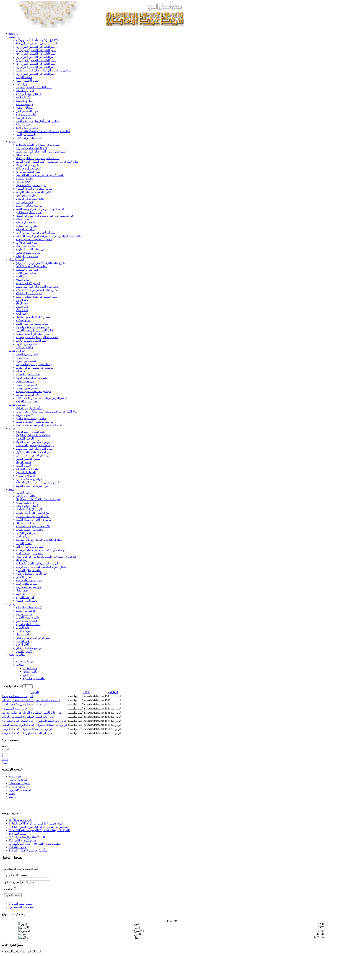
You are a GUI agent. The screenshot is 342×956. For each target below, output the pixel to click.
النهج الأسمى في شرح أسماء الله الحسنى (40, 175)
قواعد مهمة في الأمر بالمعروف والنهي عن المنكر (44, 215)
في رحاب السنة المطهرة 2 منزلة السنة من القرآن (31, 700)
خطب (12, 36)
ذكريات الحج (23, 97)
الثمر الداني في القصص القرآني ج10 (37, 43)
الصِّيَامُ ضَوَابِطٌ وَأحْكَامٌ (28, 94)
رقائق (12, 604)
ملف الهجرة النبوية (34, 678)
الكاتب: (86, 692)
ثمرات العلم (23, 536)
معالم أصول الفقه (26, 273)
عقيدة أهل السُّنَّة (25, 246)
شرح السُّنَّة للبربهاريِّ (28, 171)
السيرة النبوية (24, 465)
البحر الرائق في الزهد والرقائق (33, 637)
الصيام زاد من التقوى (28, 344)
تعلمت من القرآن (26, 360)
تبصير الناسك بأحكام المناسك (33, 316)
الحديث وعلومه (17, 404)
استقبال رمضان (25, 107)
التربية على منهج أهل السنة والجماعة (37, 563)
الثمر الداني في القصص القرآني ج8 (36, 50)
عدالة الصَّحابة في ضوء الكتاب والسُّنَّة (37, 158)
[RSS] (18, 804)
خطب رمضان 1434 (27, 127)
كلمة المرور (11, 875)
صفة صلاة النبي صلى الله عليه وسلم (37, 337)
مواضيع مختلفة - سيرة (29, 479)
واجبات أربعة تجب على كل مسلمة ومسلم (40, 549)
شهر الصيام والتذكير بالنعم (31, 340)
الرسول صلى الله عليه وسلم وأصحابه (37, 482)
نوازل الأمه (22, 83)
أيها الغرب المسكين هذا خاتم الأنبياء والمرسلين (43, 131)
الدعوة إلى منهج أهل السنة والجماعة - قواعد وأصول (46, 556)
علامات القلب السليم (28, 624)
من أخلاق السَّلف (25, 533)
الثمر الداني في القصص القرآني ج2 (36, 73)
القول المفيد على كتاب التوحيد (33, 192)
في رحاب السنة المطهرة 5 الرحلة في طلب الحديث (32, 712)
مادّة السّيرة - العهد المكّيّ (30, 431)
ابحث (12, 793)
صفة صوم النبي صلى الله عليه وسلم (37, 286)
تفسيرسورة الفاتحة (27, 401)
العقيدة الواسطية (25, 222)
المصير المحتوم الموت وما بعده (34, 239)
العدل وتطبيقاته (25, 90)
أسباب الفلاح (23, 124)
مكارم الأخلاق (24, 577)
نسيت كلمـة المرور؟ (21, 903)
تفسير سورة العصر (27, 354)
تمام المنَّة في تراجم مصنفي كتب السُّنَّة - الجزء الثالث (47, 161)
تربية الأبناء (22, 560)
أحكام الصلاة (23, 279)
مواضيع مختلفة (24, 104)
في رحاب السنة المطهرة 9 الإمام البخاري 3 (27, 728)
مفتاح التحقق (12, 881)
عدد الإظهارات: (13, 685)
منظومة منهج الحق (27, 195)
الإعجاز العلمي (24, 651)
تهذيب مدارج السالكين (29, 212)
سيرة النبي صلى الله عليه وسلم (34, 448)
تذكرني (8, 888)
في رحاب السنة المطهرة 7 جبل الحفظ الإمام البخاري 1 (34, 720)
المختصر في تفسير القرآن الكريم (35, 367)
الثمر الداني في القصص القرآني (34, 87)
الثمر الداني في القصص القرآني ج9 (36, 46)
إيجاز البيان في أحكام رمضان (33, 333)
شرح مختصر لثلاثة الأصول (31, 185)
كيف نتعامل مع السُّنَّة (28, 168)
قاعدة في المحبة (25, 610)
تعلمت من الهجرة (26, 114)
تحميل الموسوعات (19, 783)
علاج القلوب (23, 627)
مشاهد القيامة (24, 77)
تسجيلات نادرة (17, 786)
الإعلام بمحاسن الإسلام (29, 607)
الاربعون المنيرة (25, 597)
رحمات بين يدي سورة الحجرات (34, 364)
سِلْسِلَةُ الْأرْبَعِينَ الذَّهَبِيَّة (29, 408)
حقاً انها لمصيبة (24, 100)
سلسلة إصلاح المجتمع (28, 570)
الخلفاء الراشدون (26, 472)
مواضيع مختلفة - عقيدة (29, 205)
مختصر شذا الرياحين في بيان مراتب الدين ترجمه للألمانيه (49, 235)
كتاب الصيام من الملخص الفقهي (34, 330)
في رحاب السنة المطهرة (30, 249)
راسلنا (12, 796)
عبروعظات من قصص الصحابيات (35, 445)
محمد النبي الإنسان (27, 600)
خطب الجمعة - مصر (27, 80)
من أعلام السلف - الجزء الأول (33, 452)
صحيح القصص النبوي (28, 458)
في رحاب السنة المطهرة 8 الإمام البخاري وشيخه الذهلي (34, 724)
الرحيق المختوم (25, 438)
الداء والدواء (23, 634)
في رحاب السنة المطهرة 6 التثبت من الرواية (28, 716)
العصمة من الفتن (26, 134)
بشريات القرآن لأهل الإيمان (31, 377)
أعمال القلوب (24, 543)
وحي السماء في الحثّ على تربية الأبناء (38, 499)
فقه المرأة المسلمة (27, 269)
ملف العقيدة (30, 668)
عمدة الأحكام (23, 320)
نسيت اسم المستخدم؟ (22, 907)
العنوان (34, 692)
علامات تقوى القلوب (28, 617)
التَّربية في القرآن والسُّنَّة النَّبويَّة (34, 519)
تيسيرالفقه (22, 276)
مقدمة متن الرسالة (27, 256)
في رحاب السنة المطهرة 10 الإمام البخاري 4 (28, 733)
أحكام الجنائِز (23, 154)
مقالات (20, 664)
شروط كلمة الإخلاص (28, 252)
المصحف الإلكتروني (20, 789)
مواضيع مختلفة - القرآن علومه (33, 391)
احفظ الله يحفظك (26, 522)
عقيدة (12, 141)
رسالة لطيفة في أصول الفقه (32, 323)
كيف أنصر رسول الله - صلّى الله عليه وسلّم (41, 151)
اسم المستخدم (13, 868)
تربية (11, 489)
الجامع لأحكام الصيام (28, 283)
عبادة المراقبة (24, 614)
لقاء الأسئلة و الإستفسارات (31, 148)
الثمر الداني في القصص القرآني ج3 (36, 67)
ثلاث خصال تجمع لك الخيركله (33, 526)
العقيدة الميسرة (25, 178)
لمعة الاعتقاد (23, 219)
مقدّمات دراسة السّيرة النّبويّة (33, 435)
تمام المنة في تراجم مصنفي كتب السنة (39, 425)
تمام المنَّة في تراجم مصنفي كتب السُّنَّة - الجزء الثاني (46, 411)
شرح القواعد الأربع (26, 242)
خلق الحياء (22, 590)
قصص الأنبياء (23, 462)
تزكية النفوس (24, 492)
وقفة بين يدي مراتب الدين (31, 418)
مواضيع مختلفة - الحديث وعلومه (34, 421)
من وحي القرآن (25, 381)
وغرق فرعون (23, 117)
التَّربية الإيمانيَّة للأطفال (29, 509)
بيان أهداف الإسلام (26, 229)
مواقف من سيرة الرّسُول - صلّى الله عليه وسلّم (43, 70)
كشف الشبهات (24, 202)
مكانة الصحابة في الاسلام (30, 198)
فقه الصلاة (22, 310)
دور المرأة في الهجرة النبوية (32, 485)
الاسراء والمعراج (25, 475)
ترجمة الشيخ (16, 776)
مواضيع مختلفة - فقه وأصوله (32, 327)
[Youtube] (11, 804)
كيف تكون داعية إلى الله (30, 546)
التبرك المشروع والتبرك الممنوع (34, 188)
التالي (4, 759)
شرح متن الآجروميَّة (27, 165)
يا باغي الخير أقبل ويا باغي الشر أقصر (37, 121)
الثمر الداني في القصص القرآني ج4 (36, 63)
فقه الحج (21, 313)
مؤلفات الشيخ (17, 654)
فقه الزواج (22, 300)
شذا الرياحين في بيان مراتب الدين (35, 232)
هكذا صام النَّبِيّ (24, 347)
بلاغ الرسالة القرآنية (27, 394)
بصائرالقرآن (23, 357)
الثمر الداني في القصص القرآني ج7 (36, 53)
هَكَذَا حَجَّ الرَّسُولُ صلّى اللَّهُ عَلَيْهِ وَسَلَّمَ (37, 40)
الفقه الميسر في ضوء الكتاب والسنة (37, 296)
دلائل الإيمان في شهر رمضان (32, 516)
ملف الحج (28, 674)
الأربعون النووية (24, 414)
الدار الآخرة (22, 644)
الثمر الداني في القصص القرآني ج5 (36, 60)
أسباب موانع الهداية (27, 506)
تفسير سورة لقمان (27, 384)
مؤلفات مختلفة (24, 661)
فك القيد (20, 593)
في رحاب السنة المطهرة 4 (17, 708)
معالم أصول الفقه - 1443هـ (31, 266)
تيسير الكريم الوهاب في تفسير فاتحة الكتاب (41, 398)
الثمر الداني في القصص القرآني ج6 (36, 56)
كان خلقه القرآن (25, 502)
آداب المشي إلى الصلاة (29, 293)
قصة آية (20, 371)
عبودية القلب (23, 631)
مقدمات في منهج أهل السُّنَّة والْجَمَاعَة (38, 144)
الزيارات (113, 692)
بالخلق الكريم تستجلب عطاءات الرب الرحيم (41, 566)
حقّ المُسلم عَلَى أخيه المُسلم (33, 512)
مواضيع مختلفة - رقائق (29, 647)
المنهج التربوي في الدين (29, 553)
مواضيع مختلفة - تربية (28, 587)
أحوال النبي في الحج (27, 111)
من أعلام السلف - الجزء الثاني (33, 455)
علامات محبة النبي (26, 620)
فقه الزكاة (22, 303)
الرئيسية (13, 33)
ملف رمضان (30, 671)
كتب (18, 658)
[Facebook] (4, 804)
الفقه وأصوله (16, 259)
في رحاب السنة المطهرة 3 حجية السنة (24, 704)
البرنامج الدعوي (18, 779)
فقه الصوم (22, 306)
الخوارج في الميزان (27, 225)
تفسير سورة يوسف (27, 387)
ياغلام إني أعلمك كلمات (29, 529)
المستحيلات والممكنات (29, 138)
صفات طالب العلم (26, 583)
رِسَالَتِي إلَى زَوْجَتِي (27, 495)
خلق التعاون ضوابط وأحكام (31, 573)
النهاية (4, 762)
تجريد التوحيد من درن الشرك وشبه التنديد (40, 208)
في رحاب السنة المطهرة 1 (17, 696)
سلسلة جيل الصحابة (27, 468)
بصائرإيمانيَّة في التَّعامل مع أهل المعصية (39, 539)
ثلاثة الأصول (23, 181)
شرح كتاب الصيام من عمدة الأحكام (36, 289)
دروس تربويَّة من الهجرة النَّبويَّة (33, 441)
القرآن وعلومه (17, 350)
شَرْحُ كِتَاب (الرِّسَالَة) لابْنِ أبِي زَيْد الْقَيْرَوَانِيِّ (40, 262)
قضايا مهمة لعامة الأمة (29, 580)
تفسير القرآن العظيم (28, 374)
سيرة (12, 428)
